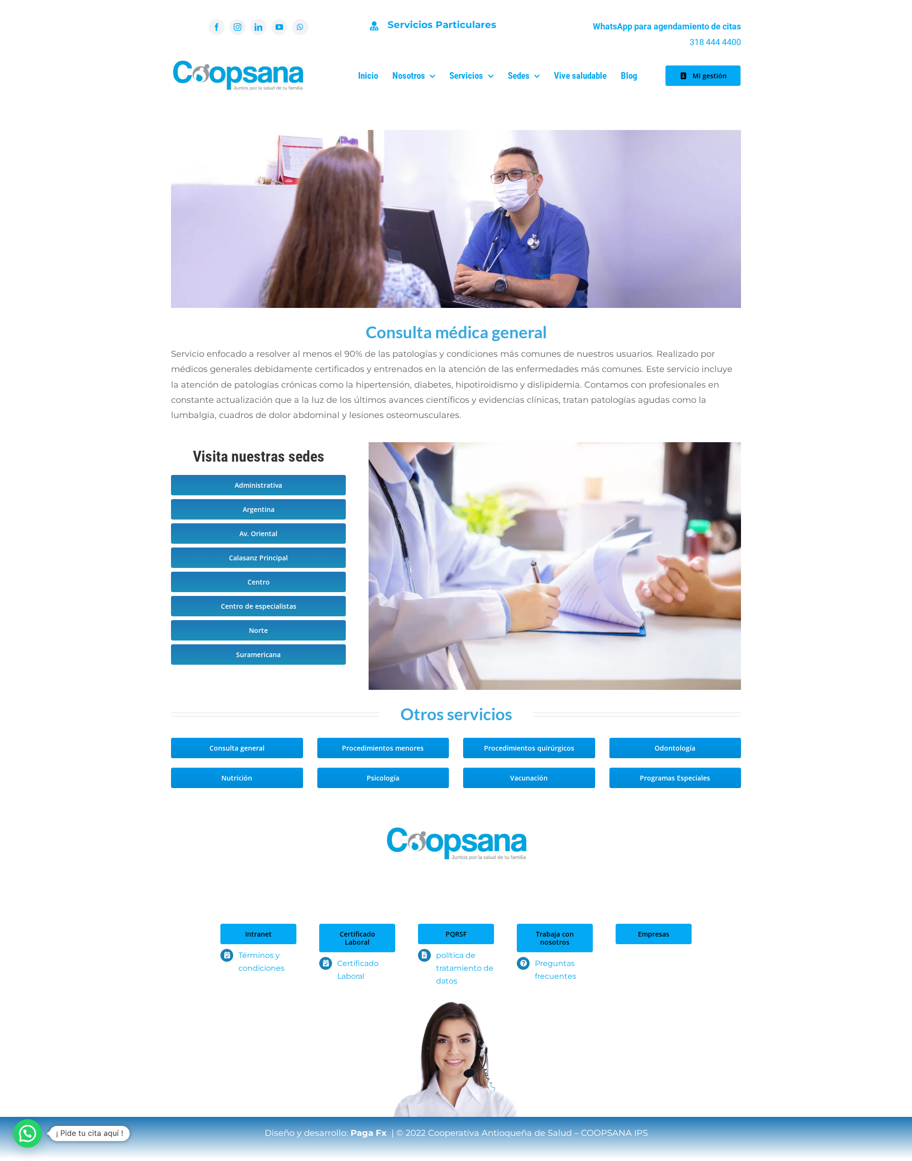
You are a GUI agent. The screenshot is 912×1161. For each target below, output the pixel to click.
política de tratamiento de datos (465, 968)
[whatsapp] (300, 27)
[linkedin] (258, 27)
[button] (27, 1133)
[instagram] (237, 27)
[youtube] (279, 27)
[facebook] (217, 27)
